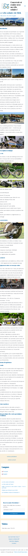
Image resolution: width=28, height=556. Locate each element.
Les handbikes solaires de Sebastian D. (11, 492)
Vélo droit (3, 15)
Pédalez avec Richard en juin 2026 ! (10, 490)
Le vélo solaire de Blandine (8, 482)
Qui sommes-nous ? (14, 537)
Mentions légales (14, 541)
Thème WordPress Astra (20, 552)
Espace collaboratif (14, 539)
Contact (14, 543)
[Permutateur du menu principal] (25, 6)
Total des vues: (6, 528)
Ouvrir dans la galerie (18, 164)
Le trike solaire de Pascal (7, 484)
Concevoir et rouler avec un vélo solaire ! (16, 6)
